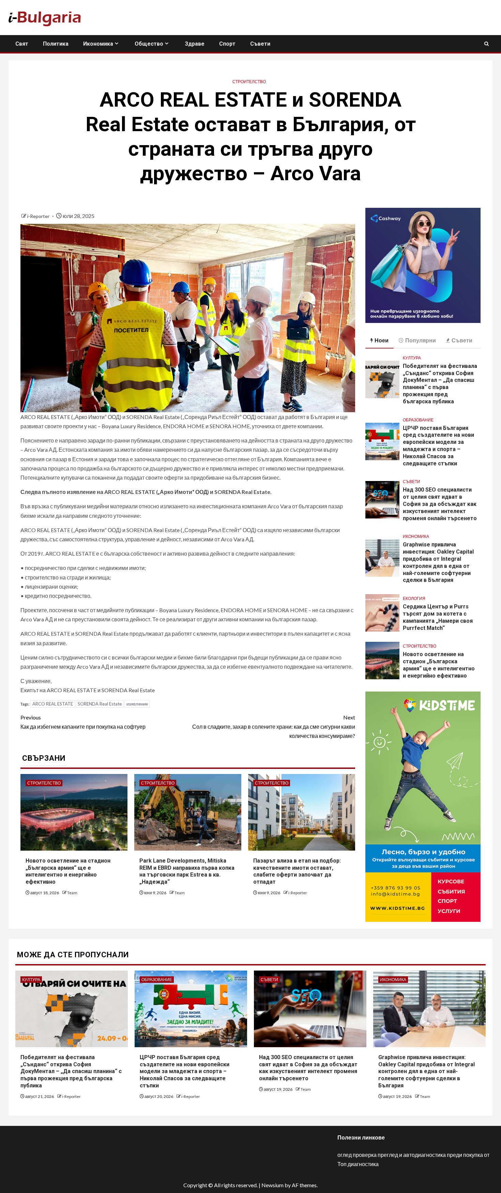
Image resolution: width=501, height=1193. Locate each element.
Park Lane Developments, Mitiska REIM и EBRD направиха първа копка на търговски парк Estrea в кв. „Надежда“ (186, 871)
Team (72, 892)
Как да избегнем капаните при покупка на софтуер (83, 722)
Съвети (260, 44)
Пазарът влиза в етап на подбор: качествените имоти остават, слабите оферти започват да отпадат (297, 871)
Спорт (227, 44)
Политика (56, 44)
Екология (414, 598)
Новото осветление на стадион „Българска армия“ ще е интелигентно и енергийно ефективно (68, 871)
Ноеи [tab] (382, 340)
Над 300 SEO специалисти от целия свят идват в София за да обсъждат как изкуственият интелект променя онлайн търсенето (440, 503)
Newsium (272, 1185)
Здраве (194, 44)
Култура (412, 357)
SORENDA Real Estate (100, 704)
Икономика (98, 44)
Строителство (249, 81)
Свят (21, 44)
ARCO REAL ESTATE (52, 704)
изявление (137, 704)
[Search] (486, 43)
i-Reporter (38, 216)
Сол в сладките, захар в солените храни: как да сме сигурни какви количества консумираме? (273, 726)
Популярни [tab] (420, 340)
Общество (149, 44)
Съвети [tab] (462, 340)
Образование (418, 419)
